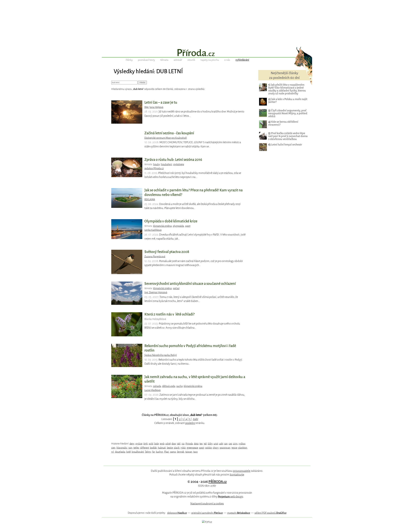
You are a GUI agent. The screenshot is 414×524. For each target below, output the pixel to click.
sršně (167, 443)
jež (205, 443)
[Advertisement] (207, 22)
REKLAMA (149, 199)
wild (151, 443)
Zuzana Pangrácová (154, 256)
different (144, 447)
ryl (112, 451)
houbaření (166, 164)
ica (183, 443)
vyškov (242, 443)
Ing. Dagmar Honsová (155, 292)
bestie (170, 447)
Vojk (145, 443)
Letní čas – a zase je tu (160, 102)
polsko (208, 447)
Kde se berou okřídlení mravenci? (283, 123)
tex (201, 443)
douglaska (120, 451)
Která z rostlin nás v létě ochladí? (169, 314)
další (195, 419)
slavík (177, 447)
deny (132, 443)
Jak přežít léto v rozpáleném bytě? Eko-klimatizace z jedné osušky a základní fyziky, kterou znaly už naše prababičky (287, 89)
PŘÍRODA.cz (217, 482)
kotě (128, 451)
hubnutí (162, 447)
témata (164, 60)
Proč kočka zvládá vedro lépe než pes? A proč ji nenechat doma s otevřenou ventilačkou (288, 136)
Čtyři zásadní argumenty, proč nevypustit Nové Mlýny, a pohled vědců (287, 113)
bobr (156, 443)
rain (130, 447)
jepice (234, 447)
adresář (178, 60)
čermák (180, 451)
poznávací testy (146, 60)
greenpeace (192, 447)
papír (201, 447)
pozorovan (225, 447)
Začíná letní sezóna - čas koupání (169, 133)
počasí (176, 288)
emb (162, 443)
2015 (235, 443)
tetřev (136, 447)
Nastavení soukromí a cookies (207, 503)
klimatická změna (162, 226)
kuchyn (159, 451)
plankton (242, 447)
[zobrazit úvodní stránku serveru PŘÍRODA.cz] (207, 53)
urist (216, 443)
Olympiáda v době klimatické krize (170, 221)
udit (221, 443)
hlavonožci (121, 447)
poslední (190, 423)
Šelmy (148, 451)
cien (113, 447)
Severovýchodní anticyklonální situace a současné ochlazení (190, 284)
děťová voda (168, 386)
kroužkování (138, 451)
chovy (215, 447)
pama (173, 451)
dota (196, 443)
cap (230, 443)
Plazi (166, 451)
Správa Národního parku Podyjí (160, 355)
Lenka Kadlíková (153, 230)
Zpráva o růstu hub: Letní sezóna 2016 (173, 160)
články (129, 60)
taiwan (188, 451)
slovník (191, 60)
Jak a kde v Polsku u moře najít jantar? (287, 101)
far (153, 451)
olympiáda (178, 226)
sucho (179, 386)
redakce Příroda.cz (154, 168)
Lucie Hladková (152, 390)
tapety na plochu (210, 60)
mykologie (178, 164)
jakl (178, 443)
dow (174, 443)
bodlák (153, 447)
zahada (157, 386)
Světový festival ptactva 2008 (166, 252)
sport (187, 226)
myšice (138, 443)
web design (230, 496)
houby (156, 164)
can (226, 443)
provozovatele (241, 470)
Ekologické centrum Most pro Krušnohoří (165, 138)
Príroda (189, 443)
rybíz (183, 447)
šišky (210, 443)
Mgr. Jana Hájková (153, 107)
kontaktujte (237, 474)
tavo (195, 451)
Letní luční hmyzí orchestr (285, 144)
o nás (227, 60)
